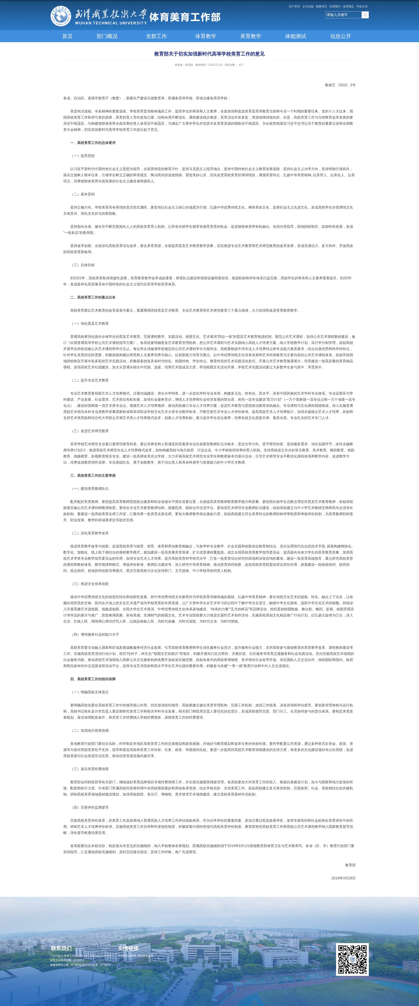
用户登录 (294, 6)
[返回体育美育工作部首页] (135, 7)
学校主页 (362, 6)
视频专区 (321, 6)
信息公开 (340, 36)
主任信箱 (308, 6)
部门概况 (107, 36)
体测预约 (335, 6)
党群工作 (156, 36)
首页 (67, 36)
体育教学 (205, 36)
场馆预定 (348, 6)
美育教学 (250, 36)
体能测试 (295, 36)
